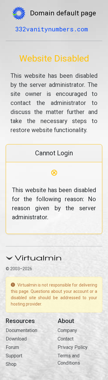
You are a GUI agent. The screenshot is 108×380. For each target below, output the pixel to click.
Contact (66, 339)
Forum (12, 347)
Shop (11, 364)
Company (67, 330)
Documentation (21, 330)
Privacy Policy (73, 347)
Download (16, 339)
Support (14, 356)
